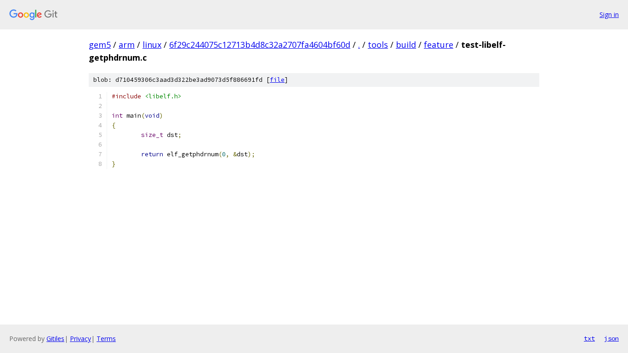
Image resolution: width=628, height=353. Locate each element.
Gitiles (55, 338)
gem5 (100, 44)
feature (438, 44)
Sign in (609, 14)
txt (589, 338)
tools (378, 44)
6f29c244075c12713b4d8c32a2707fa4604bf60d (259, 44)
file (277, 80)
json (611, 338)
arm (127, 44)
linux (152, 44)
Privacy (80, 338)
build (406, 44)
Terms (106, 338)
